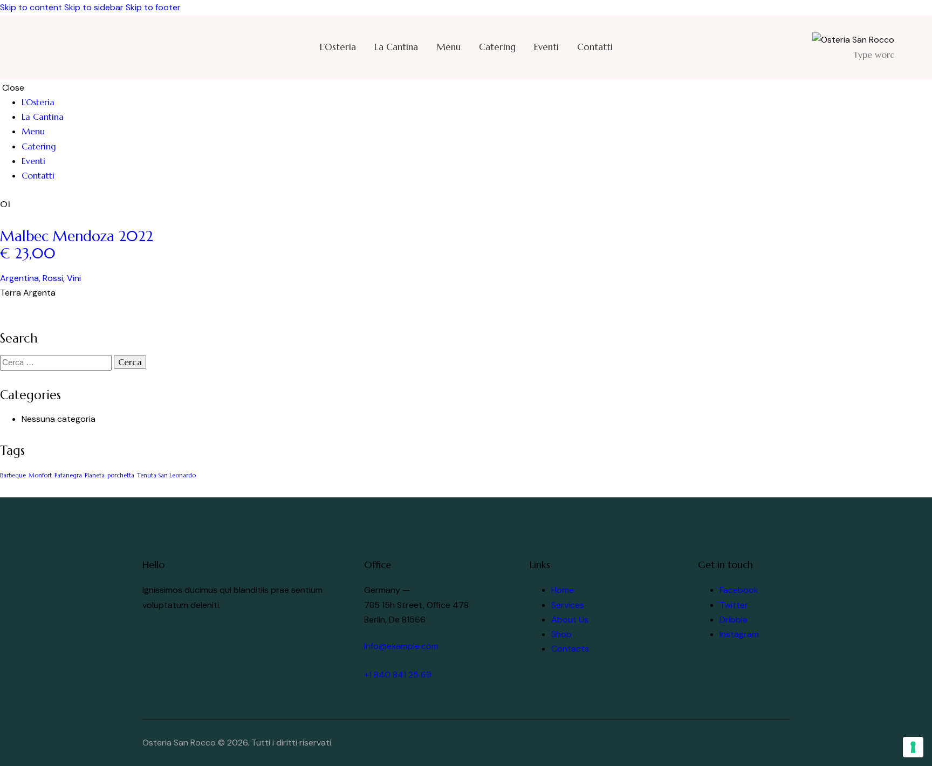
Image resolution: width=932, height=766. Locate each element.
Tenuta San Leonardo (166, 475)
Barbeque (13, 475)
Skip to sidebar (94, 7)
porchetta (120, 475)
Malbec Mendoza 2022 (78, 244)
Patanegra (68, 475)
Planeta (95, 475)
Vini (74, 278)
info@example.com (401, 646)
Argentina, (21, 278)
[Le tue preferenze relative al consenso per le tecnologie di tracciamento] (913, 747)
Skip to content (31, 7)
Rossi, (55, 278)
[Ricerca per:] (57, 362)
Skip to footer (153, 7)
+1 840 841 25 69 (397, 674)
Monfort (40, 475)
